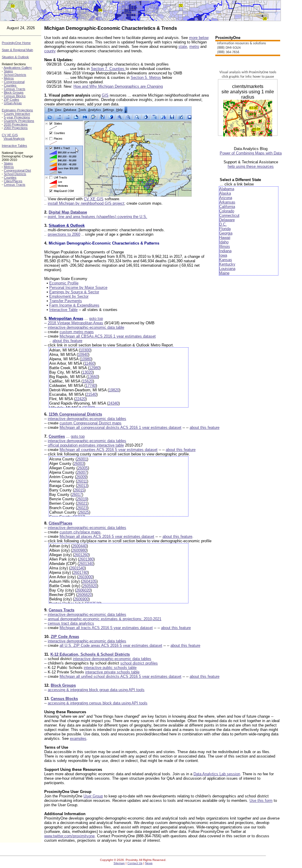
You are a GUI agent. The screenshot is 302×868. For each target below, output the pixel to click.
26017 (77, 494)
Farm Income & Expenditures (74, 305)
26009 (81, 477)
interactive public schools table (110, 667)
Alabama (226, 189)
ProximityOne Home (16, 43)
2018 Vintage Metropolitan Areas (75, 323)
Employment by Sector (68, 296)
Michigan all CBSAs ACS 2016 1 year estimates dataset (108, 336)
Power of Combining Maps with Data (251, 153)
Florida (225, 229)
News (148, 863)
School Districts (15, 74)
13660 (93, 376)
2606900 (81, 599)
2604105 (89, 581)
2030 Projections (16, 124)
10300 (85, 350)
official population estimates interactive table (86, 445)
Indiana (225, 251)
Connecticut (229, 215)
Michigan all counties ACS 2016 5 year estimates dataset (108, 449)
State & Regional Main (17, 50)
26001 (82, 459)
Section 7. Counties (108, 68)
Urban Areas (13, 103)
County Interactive (17, 113)
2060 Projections (16, 128)
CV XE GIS (10, 135)
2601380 (86, 559)
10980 (86, 359)
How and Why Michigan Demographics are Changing (118, 86)
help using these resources (251, 166)
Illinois (224, 246)
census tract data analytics (71, 623)
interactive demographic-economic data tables (87, 418)
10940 (83, 354)
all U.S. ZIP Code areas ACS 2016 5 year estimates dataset (111, 645)
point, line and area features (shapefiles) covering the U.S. (97, 216)
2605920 (90, 586)
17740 (91, 385)
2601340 (86, 563)
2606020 (83, 590)
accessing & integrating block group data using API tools (96, 690)
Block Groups (14, 92)
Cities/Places (13, 181)
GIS (105, 95)
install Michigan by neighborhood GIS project (86, 203)
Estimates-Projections (17, 110)
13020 (87, 372)
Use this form (261, 800)
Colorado (226, 211)
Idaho (224, 242)
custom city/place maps (80, 532)
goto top (96, 318)
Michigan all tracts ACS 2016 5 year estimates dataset (106, 628)
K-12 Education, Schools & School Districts (90, 654)
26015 (79, 490)
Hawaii (224, 237)
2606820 (84, 594)
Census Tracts (14, 89)
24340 (113, 403)
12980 (94, 368)
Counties (10, 85)
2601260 (81, 555)
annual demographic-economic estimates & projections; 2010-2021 (104, 619)
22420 (80, 399)
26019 (82, 499)
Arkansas (227, 202)
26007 (82, 472)
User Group (93, 796)
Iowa (223, 255)
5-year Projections (17, 117)
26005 (83, 468)
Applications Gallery (18, 67)
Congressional (14, 82)
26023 (82, 508)
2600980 (79, 550)
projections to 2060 (64, 234)
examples (78, 738)
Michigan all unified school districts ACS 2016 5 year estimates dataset (120, 676)
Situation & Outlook (15, 57)
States (8, 71)
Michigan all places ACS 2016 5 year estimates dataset (107, 536)
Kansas (225, 260)
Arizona (225, 198)
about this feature (67, 340)
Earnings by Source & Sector (74, 292)
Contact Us (134, 863)
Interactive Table (63, 309)
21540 (91, 394)
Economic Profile (63, 283)
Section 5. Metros (146, 77)
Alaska (225, 193)
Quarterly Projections (19, 121)
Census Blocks (15, 96)
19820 (114, 390)
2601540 (77, 568)
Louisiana (227, 268)
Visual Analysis (14, 138)
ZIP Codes (11, 99)
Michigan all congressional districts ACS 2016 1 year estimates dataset (120, 427)
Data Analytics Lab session (216, 774)
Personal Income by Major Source (78, 287)
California (227, 206)
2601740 (80, 572)
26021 (82, 503)
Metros (9, 78)
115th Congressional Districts (75, 414)
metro (194, 46)
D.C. (223, 224)
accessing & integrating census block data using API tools (97, 703)
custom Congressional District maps (91, 423)
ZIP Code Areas (65, 636)
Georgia (225, 233)
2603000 (85, 577)
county (50, 51)
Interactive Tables (14, 145)
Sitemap (119, 863)
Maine (224, 273)
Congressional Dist (17, 170)
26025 (84, 512)
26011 (82, 481)
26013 (82, 485)
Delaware (227, 220)
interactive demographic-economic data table (86, 327)
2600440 (79, 546)
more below (199, 37)
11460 (89, 363)
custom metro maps (77, 332)
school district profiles (139, 663)
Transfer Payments (65, 301)
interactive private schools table (112, 672)
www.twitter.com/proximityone (69, 836)
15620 (88, 381)
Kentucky (227, 264)
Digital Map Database (68, 212)
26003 (79, 463)
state (182, 46)
